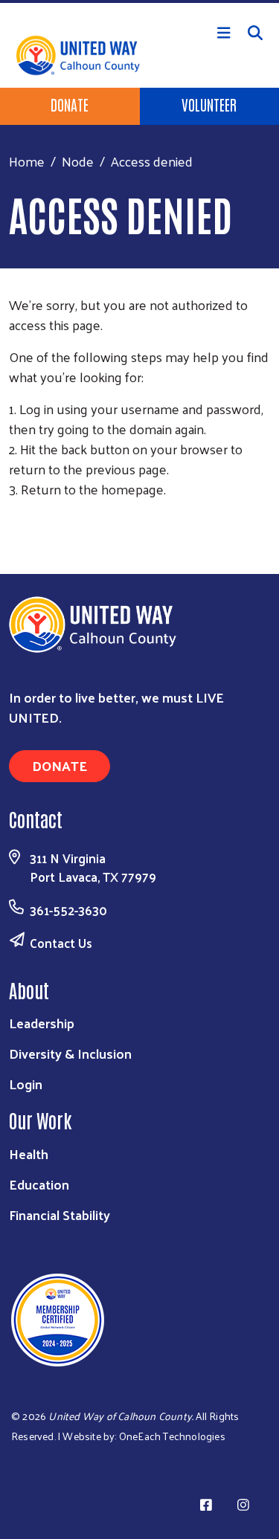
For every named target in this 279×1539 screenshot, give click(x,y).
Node (78, 161)
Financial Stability (59, 1214)
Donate (70, 104)
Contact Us (61, 943)
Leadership (41, 1022)
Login (25, 1083)
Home (27, 161)
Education (39, 1184)
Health (28, 1153)
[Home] (139, 1)
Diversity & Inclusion (70, 1053)
